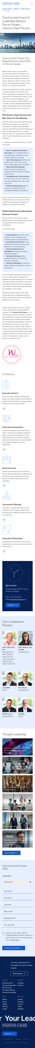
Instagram (21, 1009)
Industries (20, 983)
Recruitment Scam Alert (22, 1042)
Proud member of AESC (8, 1039)
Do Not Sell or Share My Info (9, 1042)
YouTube (20, 1004)
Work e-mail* (8, 911)
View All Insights (10, 853)
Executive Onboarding (9, 992)
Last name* (8, 898)
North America (25, 9)
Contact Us (8, 1033)
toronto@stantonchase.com (17, 599)
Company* (7, 905)
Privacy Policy (15, 940)
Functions (20, 985)
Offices (16, 9)
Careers (4, 1009)
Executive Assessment (9, 985)
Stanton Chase (6, 9)
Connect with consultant (12, 948)
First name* (8, 891)
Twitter (20, 1006)
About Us (5, 1006)
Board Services (7, 987)
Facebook (21, 1002)
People (4, 1002)
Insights (4, 1004)
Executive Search (7, 983)
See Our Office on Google (13, 595)
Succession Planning (8, 990)
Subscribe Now (18, 973)
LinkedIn (20, 999)
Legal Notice (18, 1039)
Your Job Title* (9, 925)
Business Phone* (10, 918)
